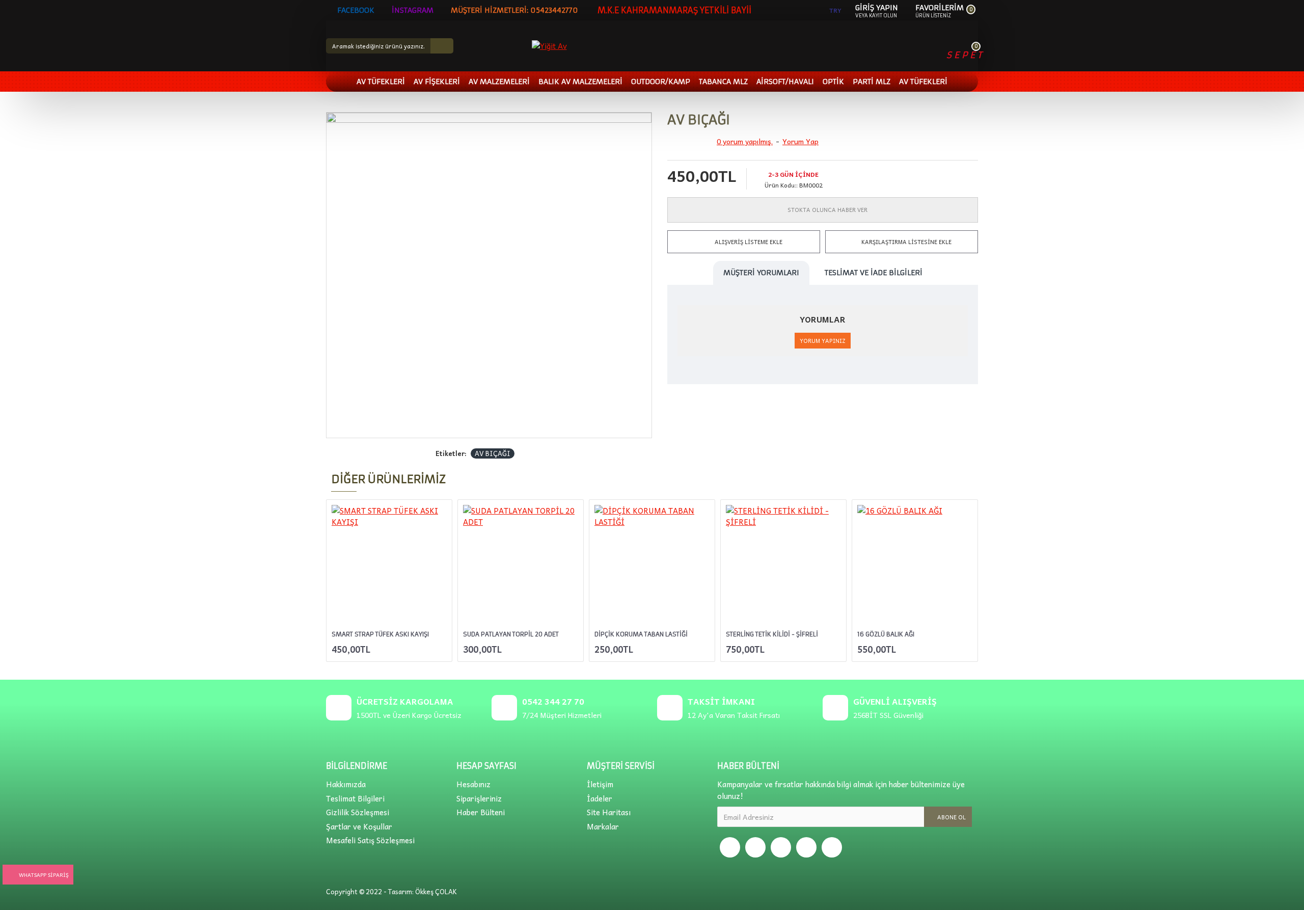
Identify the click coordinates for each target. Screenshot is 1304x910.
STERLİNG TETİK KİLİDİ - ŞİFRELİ (772, 634)
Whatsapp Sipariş (44, 875)
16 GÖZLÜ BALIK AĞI (885, 634)
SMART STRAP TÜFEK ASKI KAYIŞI (380, 634)
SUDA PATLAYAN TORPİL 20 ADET (511, 634)
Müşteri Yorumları (761, 272)
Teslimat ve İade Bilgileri (873, 272)
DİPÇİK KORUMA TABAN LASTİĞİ (641, 634)
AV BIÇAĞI (492, 453)
